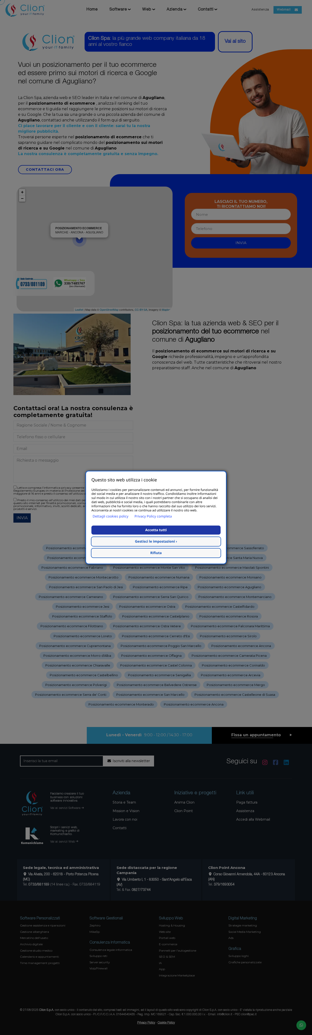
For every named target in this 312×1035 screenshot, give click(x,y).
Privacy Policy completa (153, 516)
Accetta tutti (156, 530)
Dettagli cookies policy (110, 516)
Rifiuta (156, 553)
